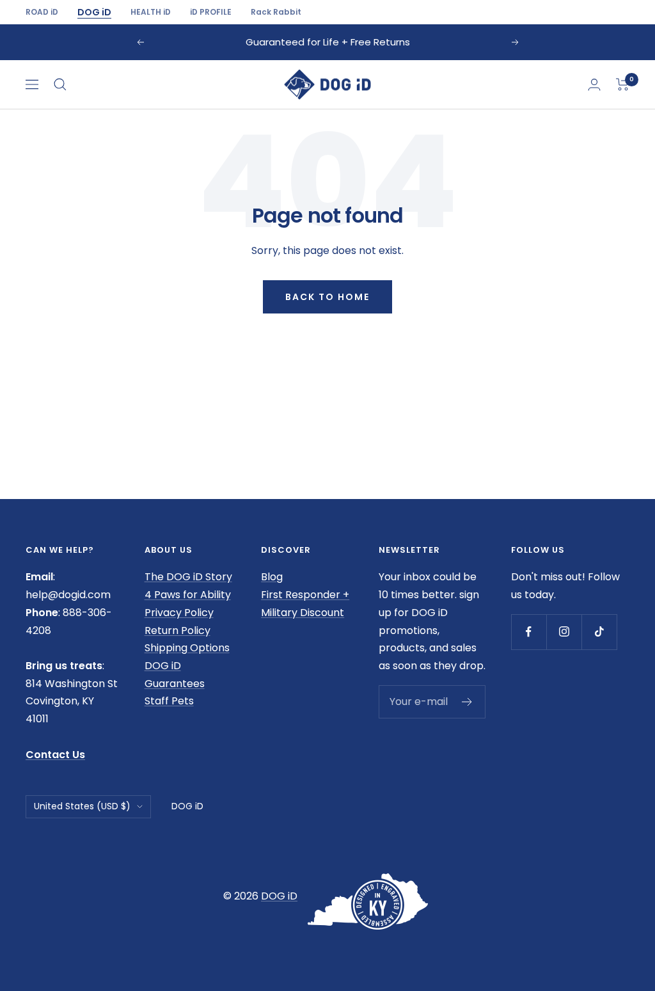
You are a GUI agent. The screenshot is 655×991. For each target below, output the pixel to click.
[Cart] (622, 84)
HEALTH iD (150, 11)
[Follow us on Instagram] (563, 631)
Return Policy (177, 630)
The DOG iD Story (188, 576)
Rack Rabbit (276, 11)
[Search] (60, 84)
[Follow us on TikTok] (599, 631)
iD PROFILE (211, 11)
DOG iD (94, 12)
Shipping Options (187, 647)
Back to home (327, 296)
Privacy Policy (179, 612)
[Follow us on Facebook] (528, 631)
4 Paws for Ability (188, 594)
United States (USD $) (82, 806)
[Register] (467, 701)
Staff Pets (169, 701)
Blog (272, 576)
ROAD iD (42, 11)
